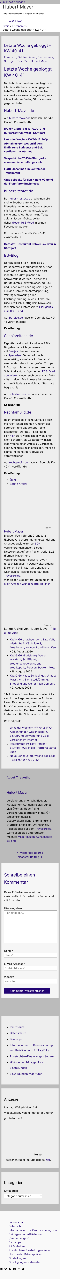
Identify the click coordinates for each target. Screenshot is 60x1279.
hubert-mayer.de (20, 118)
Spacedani (14, 355)
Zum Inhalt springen (12, 2)
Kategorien (11, 1190)
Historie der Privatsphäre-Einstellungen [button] (25, 1256)
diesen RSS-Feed (23, 222)
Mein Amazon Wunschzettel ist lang (26, 583)
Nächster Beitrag (30, 856)
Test (20, 61)
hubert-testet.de (19, 198)
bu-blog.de (16, 317)
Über (13, 479)
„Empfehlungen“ (19, 1238)
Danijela (13, 351)
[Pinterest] (14, 1269)
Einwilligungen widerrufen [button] (26, 1073)
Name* (8, 950)
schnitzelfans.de (19, 394)
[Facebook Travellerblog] (23, 1269)
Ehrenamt (10, 57)
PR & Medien (17, 1246)
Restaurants (45, 57)
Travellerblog (12, 575)
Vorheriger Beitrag (30, 852)
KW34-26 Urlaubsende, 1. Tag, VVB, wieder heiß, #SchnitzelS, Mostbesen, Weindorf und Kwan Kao (33, 643)
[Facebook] (10, 1269)
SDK (37, 543)
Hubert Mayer (18, 7)
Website (9, 976)
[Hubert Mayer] (22, 524)
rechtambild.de (18, 462)
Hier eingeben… (14, 908)
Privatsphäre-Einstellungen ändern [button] (32, 1056)
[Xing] (18, 1269)
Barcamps (16, 1039)
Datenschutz (18, 1033)
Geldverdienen (27, 57)
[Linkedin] (1, 1269)
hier (12, 435)
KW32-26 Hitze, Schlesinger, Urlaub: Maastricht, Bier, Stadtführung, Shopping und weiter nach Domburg (33, 679)
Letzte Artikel (18, 483)
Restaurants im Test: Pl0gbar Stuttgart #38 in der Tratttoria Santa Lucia (33, 747)
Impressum (17, 1027)
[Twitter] (5, 1269)
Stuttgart (10, 61)
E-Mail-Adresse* (14, 963)
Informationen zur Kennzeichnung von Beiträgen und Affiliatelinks (33, 1232)
